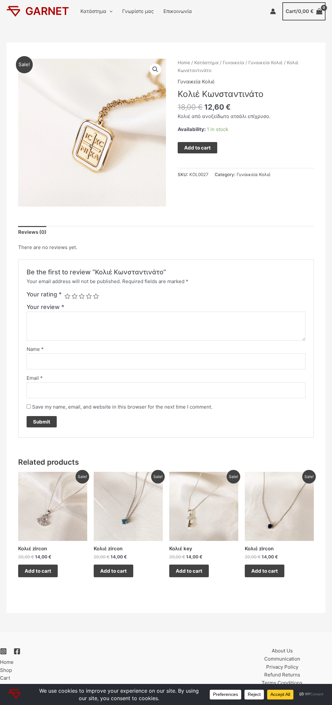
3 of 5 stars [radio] (82, 296)
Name (35, 349)
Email (35, 378)
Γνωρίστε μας (138, 11)
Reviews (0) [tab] (32, 232)
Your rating (44, 294)
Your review (45, 307)
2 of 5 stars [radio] (74, 296)
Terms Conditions (282, 683)
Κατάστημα (93, 11)
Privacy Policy (282, 667)
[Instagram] (3, 651)
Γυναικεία (233, 62)
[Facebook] (17, 651)
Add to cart (197, 148)
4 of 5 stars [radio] (89, 296)
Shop (6, 670)
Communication (282, 659)
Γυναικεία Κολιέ (265, 62)
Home (184, 62)
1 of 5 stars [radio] (67, 296)
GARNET (47, 11)
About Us (282, 651)
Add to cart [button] (38, 571)
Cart (5, 678)
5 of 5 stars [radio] (96, 296)
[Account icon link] (273, 11)
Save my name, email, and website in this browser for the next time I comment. (122, 407)
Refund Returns (282, 675)
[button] (109, 11)
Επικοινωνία (177, 11)
